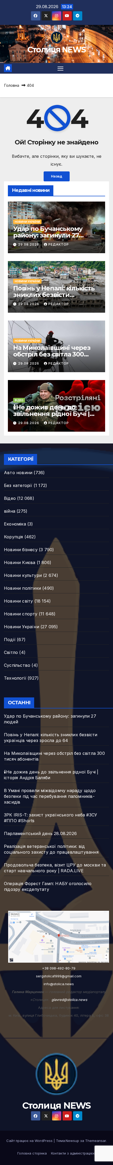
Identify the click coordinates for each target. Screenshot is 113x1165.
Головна (11, 85)
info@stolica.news (59, 984)
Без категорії (18, 485)
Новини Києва (19, 562)
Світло (11, 652)
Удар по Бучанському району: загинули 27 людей (48, 235)
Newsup (72, 1141)
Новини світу (18, 601)
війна (9, 511)
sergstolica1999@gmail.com (58, 976)
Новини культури (23, 575)
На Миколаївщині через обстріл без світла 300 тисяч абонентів (51, 354)
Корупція (13, 536)
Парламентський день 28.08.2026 (40, 833)
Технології (15, 678)
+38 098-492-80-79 (58, 968)
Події (10, 639)
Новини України (27, 221)
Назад (56, 176)
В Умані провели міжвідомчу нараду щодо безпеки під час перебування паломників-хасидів (50, 796)
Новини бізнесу (21, 549)
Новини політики (22, 588)
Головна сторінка (32, 1153)
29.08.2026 (29, 244)
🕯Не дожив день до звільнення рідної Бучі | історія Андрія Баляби (51, 413)
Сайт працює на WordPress (30, 1141)
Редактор (58, 244)
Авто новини (18, 472)
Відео (19, 400)
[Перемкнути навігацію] (60, 68)
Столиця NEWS (56, 50)
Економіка (15, 524)
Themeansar (95, 1141)
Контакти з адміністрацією (73, 1153)
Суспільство (17, 665)
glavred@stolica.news (69, 1000)
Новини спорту (21, 613)
